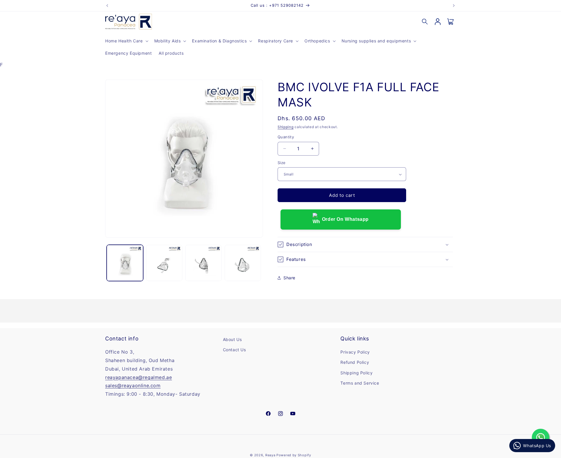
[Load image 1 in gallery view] (125, 263)
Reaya (270, 455)
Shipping (286, 127)
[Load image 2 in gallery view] (164, 263)
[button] (126, 41)
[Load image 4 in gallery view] (243, 263)
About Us (232, 339)
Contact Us (234, 349)
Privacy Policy (355, 352)
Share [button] (289, 277)
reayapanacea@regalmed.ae (138, 377)
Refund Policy (354, 362)
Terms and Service (359, 382)
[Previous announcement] (107, 5)
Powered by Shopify (293, 455)
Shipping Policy (356, 372)
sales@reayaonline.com (133, 386)
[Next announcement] (453, 5)
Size (282, 162)
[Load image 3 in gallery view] (203, 263)
